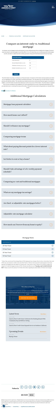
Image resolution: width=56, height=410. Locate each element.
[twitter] (26, 387)
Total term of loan (19, 65)
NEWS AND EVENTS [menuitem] (33, 359)
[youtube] (34, 387)
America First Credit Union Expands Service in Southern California (28, 325)
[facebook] (21, 387)
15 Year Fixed (7, 249)
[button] (28, 298)
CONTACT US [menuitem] (13, 379)
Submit (16, 74)
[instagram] (30, 387)
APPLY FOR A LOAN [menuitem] (14, 374)
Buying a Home (13, 336)
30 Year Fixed (7, 252)
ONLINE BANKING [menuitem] (14, 377)
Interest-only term (19, 68)
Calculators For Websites (11, 90)
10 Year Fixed (7, 256)
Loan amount (15, 60)
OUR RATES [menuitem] (13, 372)
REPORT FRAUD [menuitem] (32, 363)
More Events (43, 331)
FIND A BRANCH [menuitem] (14, 375)
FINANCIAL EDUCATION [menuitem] (34, 355)
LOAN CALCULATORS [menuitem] (33, 361)
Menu (53, 7)
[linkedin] (43, 387)
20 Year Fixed (7, 246)
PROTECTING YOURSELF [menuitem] (34, 357)
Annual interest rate (18, 63)
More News (43, 314)
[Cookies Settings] (4, 406)
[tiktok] (38, 387)
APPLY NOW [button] (9, 28)
